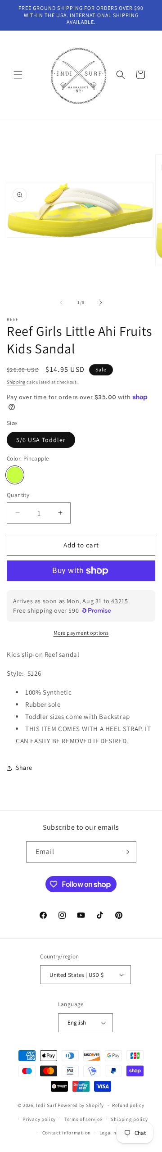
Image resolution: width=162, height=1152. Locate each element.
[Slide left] (61, 302)
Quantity (18, 495)
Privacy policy (39, 1119)
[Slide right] (101, 302)
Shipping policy (129, 1119)
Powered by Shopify (81, 1105)
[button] (18, 75)
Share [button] (24, 767)
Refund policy (128, 1105)
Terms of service (83, 1119)
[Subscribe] (126, 852)
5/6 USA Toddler (41, 440)
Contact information (66, 1132)
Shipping (16, 382)
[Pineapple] (15, 475)
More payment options (81, 632)
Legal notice (113, 1132)
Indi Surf (46, 1105)
